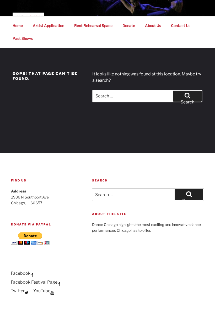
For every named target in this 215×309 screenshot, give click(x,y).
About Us (153, 25)
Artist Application (48, 25)
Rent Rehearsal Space (93, 25)
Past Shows (23, 38)
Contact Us (180, 25)
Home (18, 25)
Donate (128, 25)
